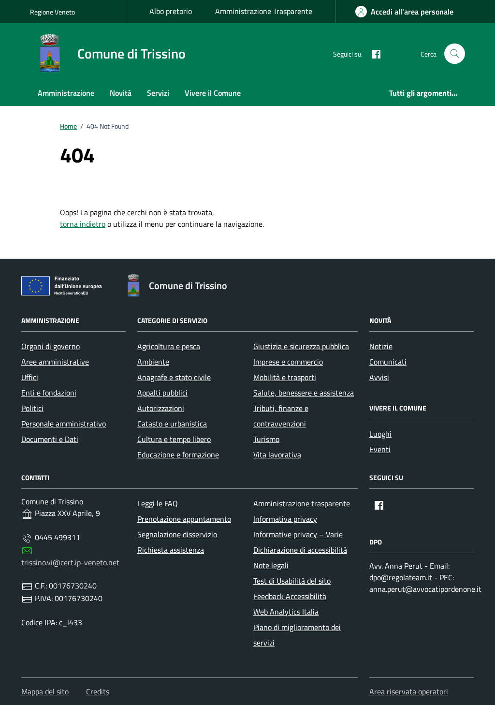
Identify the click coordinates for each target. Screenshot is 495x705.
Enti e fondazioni (48, 392)
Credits (97, 691)
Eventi (380, 449)
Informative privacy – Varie (298, 534)
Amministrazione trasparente (301, 503)
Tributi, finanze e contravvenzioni (280, 415)
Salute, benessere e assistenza (303, 392)
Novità (120, 93)
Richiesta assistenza (170, 550)
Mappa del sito (45, 691)
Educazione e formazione (178, 454)
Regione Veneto (52, 12)
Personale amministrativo (63, 423)
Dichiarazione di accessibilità (300, 550)
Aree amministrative (55, 361)
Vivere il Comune (213, 93)
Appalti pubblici (162, 392)
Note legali (271, 565)
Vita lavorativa (277, 454)
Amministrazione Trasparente (263, 11)
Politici (32, 408)
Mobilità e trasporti (284, 377)
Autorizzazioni (160, 408)
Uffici (29, 377)
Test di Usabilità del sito (292, 581)
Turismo (266, 439)
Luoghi (380, 434)
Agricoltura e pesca (168, 346)
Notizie (381, 346)
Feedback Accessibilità (289, 596)
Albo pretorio (170, 11)
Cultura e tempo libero (174, 439)
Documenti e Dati (49, 439)
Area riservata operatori (408, 691)
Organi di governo (50, 346)
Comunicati (388, 361)
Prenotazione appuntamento (184, 519)
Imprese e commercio (288, 361)
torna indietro (82, 224)
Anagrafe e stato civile (174, 377)
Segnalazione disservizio (177, 534)
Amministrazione (66, 93)
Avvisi (379, 377)
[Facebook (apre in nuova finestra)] (372, 53)
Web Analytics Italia (286, 611)
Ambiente (153, 361)
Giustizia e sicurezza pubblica (301, 346)
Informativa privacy (285, 519)
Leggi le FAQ (157, 503)
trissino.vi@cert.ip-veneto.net (70, 562)
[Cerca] (454, 54)
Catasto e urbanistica (172, 423)
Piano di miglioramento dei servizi (297, 634)
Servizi (158, 93)
